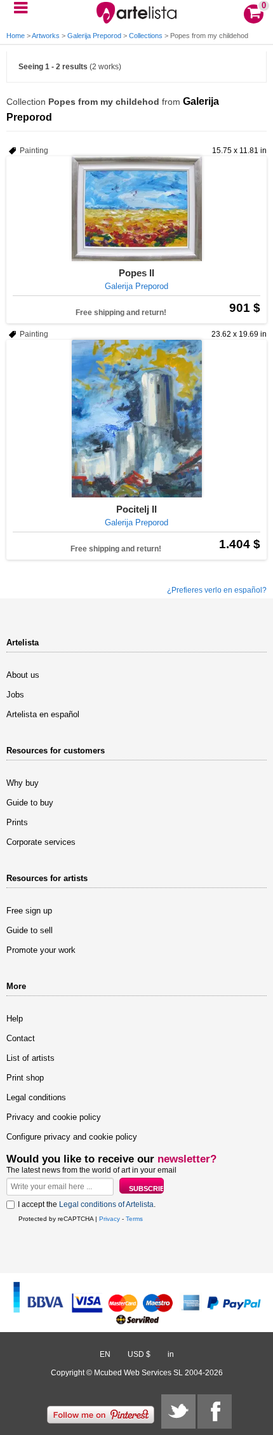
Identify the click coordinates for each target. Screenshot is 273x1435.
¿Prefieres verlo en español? (217, 590)
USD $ (139, 1354)
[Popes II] (136, 208)
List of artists (30, 1058)
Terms (134, 1218)
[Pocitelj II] (136, 418)
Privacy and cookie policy (53, 1117)
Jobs (15, 694)
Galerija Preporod (94, 35)
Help (14, 1018)
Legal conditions (36, 1097)
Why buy (22, 783)
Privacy (109, 1218)
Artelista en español (42, 714)
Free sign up (29, 910)
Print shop (25, 1077)
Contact (20, 1038)
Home (15, 35)
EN (105, 1354)
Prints (17, 822)
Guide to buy (29, 802)
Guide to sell (29, 930)
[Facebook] (214, 1411)
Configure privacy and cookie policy (71, 1137)
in (171, 1354)
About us (22, 675)
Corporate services (41, 842)
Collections (146, 35)
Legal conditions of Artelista (106, 1204)
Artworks (46, 35)
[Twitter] (178, 1411)
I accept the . (87, 1204)
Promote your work (41, 950)
